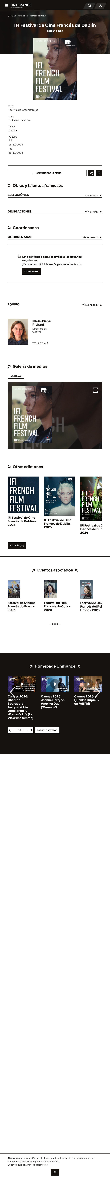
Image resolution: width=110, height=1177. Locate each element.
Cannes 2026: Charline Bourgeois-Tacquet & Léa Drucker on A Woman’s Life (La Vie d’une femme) (20, 707)
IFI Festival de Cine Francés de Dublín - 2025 (58, 523)
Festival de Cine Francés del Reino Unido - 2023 (93, 606)
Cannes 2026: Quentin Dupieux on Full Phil (86, 700)
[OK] (55, 1172)
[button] (95, 390)
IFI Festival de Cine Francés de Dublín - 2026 (22, 521)
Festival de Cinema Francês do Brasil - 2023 (22, 606)
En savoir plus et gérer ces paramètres (28, 1164)
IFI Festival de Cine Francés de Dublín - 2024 (94, 529)
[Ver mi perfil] (100, 6)
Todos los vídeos (47, 730)
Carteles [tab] (16, 375)
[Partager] (91, 173)
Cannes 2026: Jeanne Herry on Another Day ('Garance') (53, 702)
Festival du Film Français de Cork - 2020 (57, 606)
